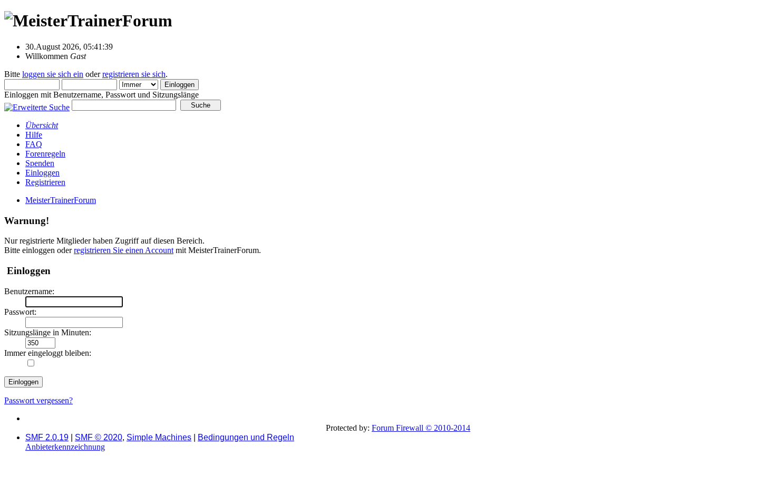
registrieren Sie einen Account (123, 250)
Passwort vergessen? (38, 400)
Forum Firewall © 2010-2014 (421, 427)
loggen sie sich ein (52, 74)
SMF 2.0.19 (47, 437)
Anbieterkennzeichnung (65, 446)
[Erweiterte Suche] (37, 104)
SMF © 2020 (98, 437)
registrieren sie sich (134, 74)
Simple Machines (159, 437)
